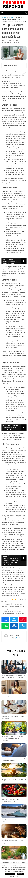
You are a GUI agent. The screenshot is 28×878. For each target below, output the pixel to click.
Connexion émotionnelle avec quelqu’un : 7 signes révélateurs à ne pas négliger (12, 606)
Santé (5, 601)
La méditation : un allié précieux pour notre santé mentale (12, 717)
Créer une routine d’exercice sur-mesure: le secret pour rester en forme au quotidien (13, 676)
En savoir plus (14, 876)
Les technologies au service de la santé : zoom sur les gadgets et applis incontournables (13, 697)
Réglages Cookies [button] (10, 873)
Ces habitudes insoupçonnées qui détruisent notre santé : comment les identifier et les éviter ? (13, 841)
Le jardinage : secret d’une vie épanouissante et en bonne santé (13, 863)
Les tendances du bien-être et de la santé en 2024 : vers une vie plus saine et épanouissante (13, 738)
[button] (26, 13)
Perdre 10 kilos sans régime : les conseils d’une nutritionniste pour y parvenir (14, 800)
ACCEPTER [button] (20, 873)
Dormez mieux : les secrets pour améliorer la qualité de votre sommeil (13, 759)
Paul (18, 638)
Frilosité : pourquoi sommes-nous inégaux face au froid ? (13, 820)
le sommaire (11, 65)
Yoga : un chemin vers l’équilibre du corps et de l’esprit (14, 780)
